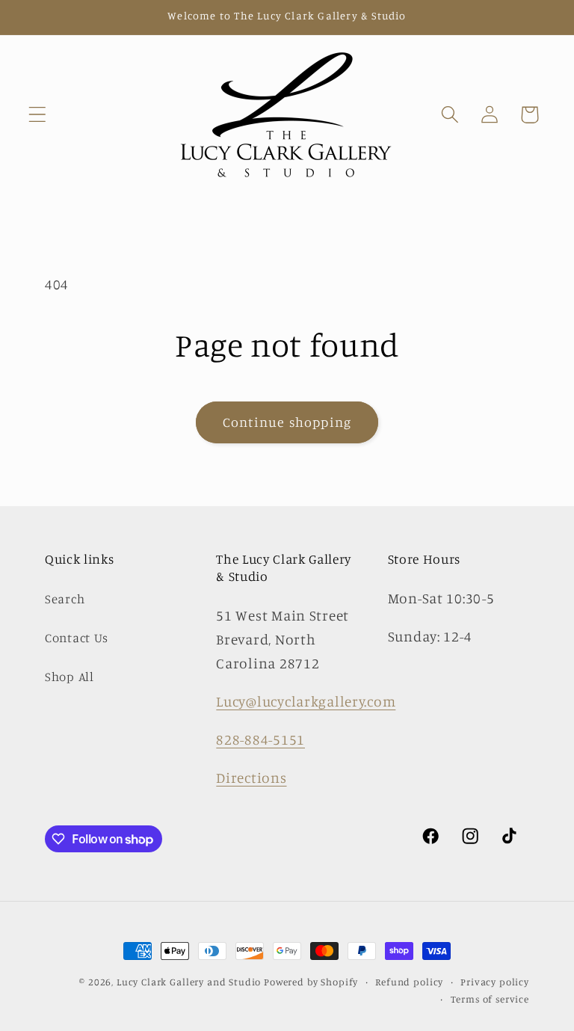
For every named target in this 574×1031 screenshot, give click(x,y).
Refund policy (409, 982)
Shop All (69, 676)
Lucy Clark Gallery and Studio (189, 982)
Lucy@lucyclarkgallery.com (305, 701)
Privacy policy (494, 982)
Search (64, 598)
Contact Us (76, 637)
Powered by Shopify (311, 982)
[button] (38, 115)
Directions (251, 778)
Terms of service (490, 999)
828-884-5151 (260, 739)
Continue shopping (287, 421)
